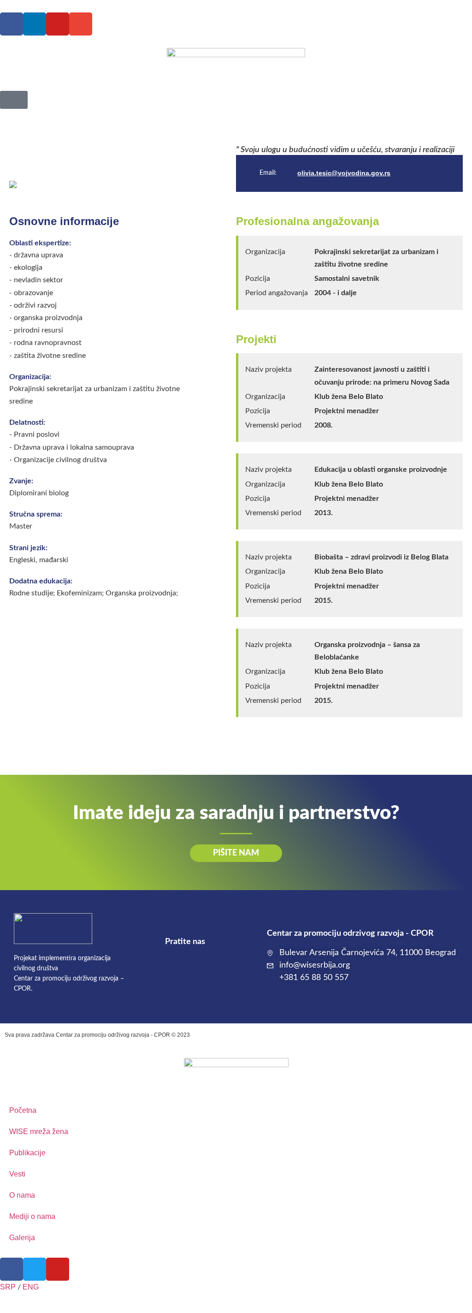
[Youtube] (57, 24)
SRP (8, 1287)
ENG (31, 1287)
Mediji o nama (32, 1216)
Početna (22, 1110)
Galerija (22, 1238)
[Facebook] (11, 24)
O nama (22, 1195)
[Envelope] (80, 24)
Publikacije (27, 1153)
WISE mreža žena (38, 1131)
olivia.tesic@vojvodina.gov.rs (343, 173)
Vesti (17, 1174)
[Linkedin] (34, 24)
